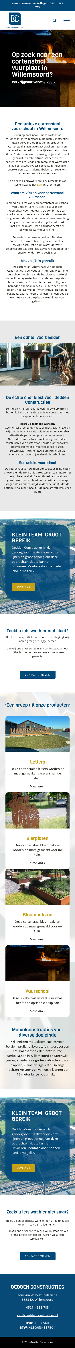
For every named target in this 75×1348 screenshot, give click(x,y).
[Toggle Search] (54, 20)
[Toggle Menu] (66, 20)
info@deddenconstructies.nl (37, 1315)
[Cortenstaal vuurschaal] (37, 345)
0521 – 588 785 (37, 1307)
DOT (40, 184)
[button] (2, 364)
